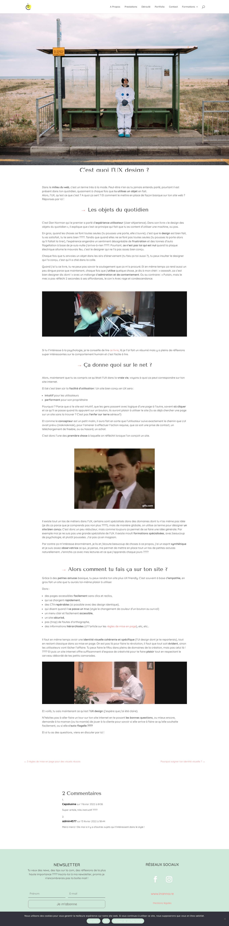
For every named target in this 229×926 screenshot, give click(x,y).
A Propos (115, 7)
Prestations (131, 7)
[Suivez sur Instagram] (169, 879)
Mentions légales (162, 903)
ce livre (114, 350)
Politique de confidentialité (127, 921)
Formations (188, 7)
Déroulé (145, 7)
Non (106, 921)
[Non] (224, 918)
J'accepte (93, 921)
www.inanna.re (162, 893)
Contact (173, 7)
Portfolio (160, 7)
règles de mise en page (121, 626)
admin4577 (69, 821)
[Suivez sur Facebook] (155, 879)
